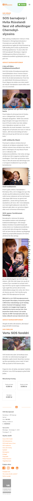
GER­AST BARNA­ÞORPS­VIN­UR (13, 62)
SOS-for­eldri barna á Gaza (9, 443)
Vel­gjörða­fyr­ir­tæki (7, 461)
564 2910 (8, 419)
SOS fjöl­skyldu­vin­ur (7, 441)
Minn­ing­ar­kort (6, 452)
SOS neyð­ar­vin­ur (7, 445)
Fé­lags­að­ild (5, 456)
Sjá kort (4, 417)
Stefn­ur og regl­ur (7, 476)
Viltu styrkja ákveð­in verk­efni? (10, 474)
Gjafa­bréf (5, 450)
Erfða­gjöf (5, 454)
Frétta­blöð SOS (6, 471)
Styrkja (23, 4)
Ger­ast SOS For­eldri (8, 439)
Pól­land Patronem (7, 458)
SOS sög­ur (7, 13)
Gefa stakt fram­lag (7, 447)
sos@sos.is (10, 421)
